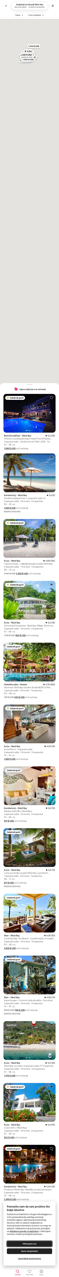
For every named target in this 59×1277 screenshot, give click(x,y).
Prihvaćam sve (29, 1244)
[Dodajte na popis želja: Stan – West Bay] (51, 897)
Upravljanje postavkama (29, 1258)
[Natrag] (6, 6)
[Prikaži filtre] (53, 6)
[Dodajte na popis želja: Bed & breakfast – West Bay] (51, 397)
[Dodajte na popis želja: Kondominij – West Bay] (51, 457)
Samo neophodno (29, 1251)
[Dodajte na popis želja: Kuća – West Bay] (51, 522)
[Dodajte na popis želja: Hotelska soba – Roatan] (51, 646)
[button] (10, 448)
